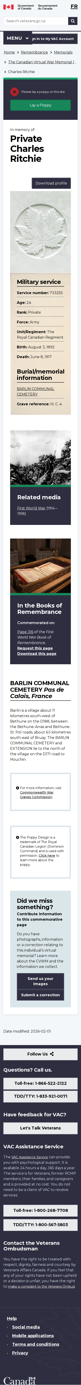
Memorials (63, 52)
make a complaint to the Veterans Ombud (41, 1286)
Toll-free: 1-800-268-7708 (40, 1210)
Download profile (51, 183)
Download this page (36, 654)
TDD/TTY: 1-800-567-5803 (40, 1224)
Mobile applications (33, 1335)
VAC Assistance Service (29, 1157)
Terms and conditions (35, 1344)
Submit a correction (40, 995)
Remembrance (34, 52)
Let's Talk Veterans (40, 1128)
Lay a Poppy (41, 105)
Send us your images (40, 981)
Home (9, 52)
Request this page (35, 648)
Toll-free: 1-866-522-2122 (40, 1083)
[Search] (73, 21)
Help (12, 1318)
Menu (15, 38)
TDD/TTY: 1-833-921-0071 (40, 1096)
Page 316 (25, 632)
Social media (26, 1327)
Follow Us (47, 1055)
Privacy (20, 1353)
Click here (47, 856)
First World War (31, 508)
